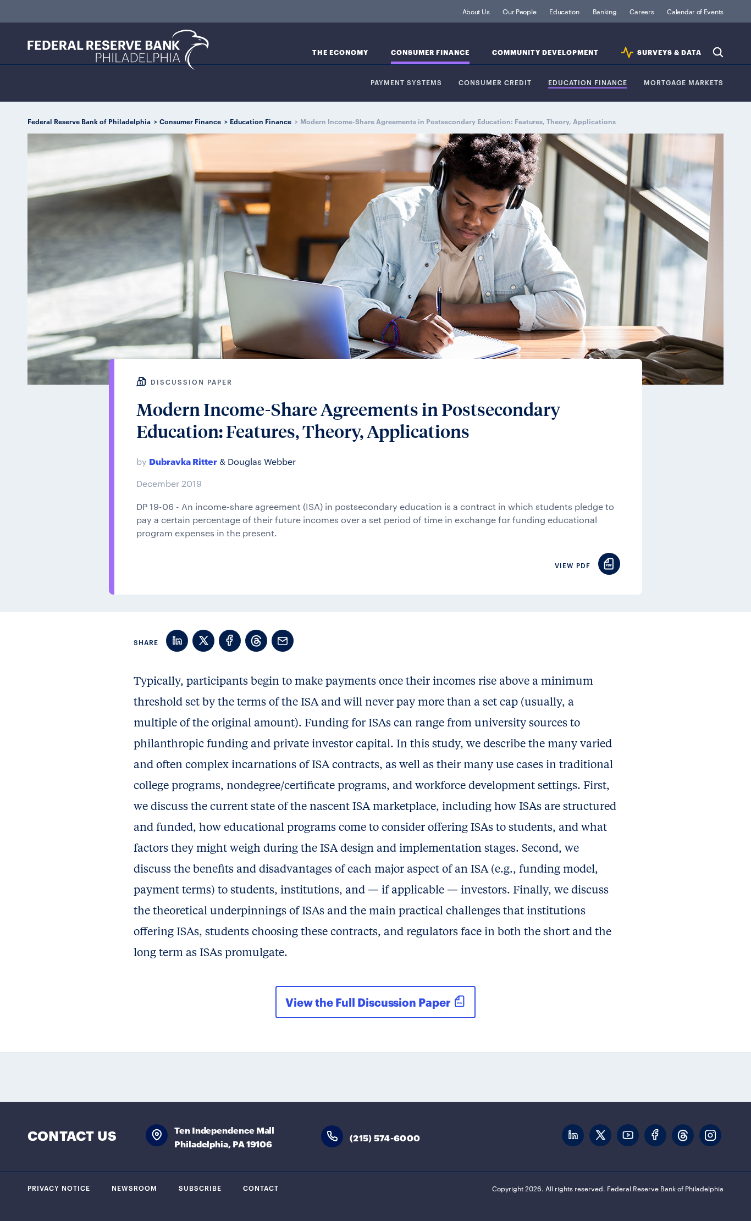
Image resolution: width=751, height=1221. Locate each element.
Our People (519, 11)
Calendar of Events (695, 11)
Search (718, 52)
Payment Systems (406, 83)
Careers (641, 11)
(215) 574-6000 (385, 1137)
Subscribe (200, 1187)
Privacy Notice (58, 1187)
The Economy (340, 52)
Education (564, 11)
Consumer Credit (495, 83)
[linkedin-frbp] (573, 1135)
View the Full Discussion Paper (367, 1001)
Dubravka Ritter (183, 460)
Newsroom (134, 1187)
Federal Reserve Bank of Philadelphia (118, 50)
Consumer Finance (430, 52)
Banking (605, 11)
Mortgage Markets (684, 83)
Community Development (545, 52)
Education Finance (587, 83)
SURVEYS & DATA (669, 52)
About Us (476, 11)
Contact (261, 1187)
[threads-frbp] (683, 1135)
